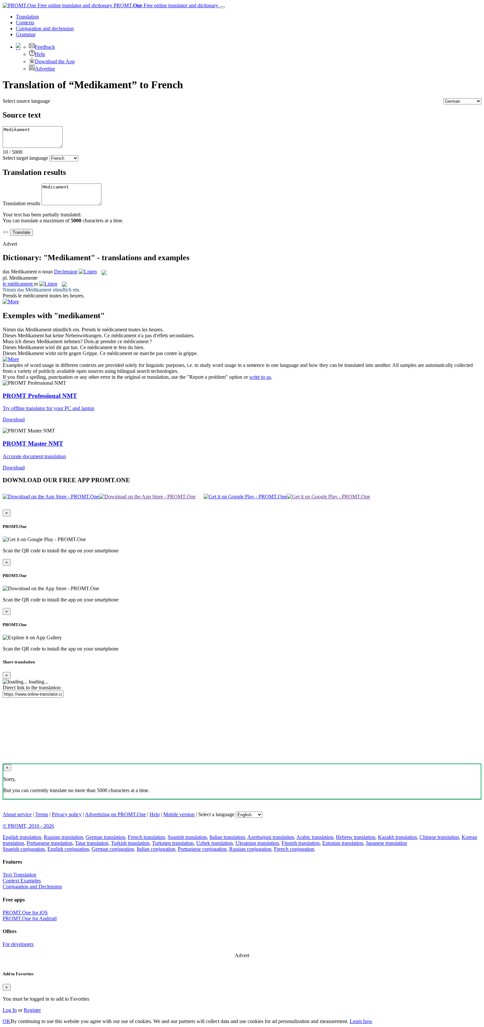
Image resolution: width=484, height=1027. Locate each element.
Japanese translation (386, 843)
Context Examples (22, 880)
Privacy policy (67, 814)
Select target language (25, 158)
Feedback (45, 47)
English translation (22, 837)
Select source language (26, 101)
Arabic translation (314, 837)
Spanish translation (187, 837)
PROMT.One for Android (30, 918)
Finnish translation (301, 843)
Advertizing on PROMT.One (115, 814)
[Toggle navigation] (222, 7)
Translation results (21, 203)
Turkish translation (130, 843)
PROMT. (165, 5)
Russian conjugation (250, 849)
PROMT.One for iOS (25, 912)
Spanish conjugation (24, 849)
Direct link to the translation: (32, 687)
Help (40, 54)
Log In (10, 1010)
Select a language (216, 814)
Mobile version (179, 814)
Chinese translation (439, 837)
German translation (105, 837)
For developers (18, 944)
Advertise (45, 68)
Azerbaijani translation (270, 837)
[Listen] (88, 271)
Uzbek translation (214, 843)
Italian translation (227, 837)
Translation (27, 16)
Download (14, 419)
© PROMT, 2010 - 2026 (28, 826)
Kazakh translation (397, 837)
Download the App (55, 61)
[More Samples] (11, 301)
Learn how (361, 1021)
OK (7, 1021)
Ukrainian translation (257, 843)
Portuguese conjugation (202, 849)
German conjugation (113, 849)
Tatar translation (91, 843)
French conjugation (294, 849)
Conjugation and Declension (32, 886)
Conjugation (45, 28)
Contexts (25, 22)
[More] (11, 359)
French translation (146, 837)
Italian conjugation (156, 849)
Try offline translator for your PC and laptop (48, 408)
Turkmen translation (173, 843)
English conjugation (68, 849)
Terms (41, 814)
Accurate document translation (34, 456)
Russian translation (63, 837)
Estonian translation (342, 843)
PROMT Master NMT (33, 443)
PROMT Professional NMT (40, 395)
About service (17, 814)
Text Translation (19, 874)
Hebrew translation (355, 837)
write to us (260, 377)
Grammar (26, 34)
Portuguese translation (49, 843)
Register (32, 1010)
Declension (65, 271)
